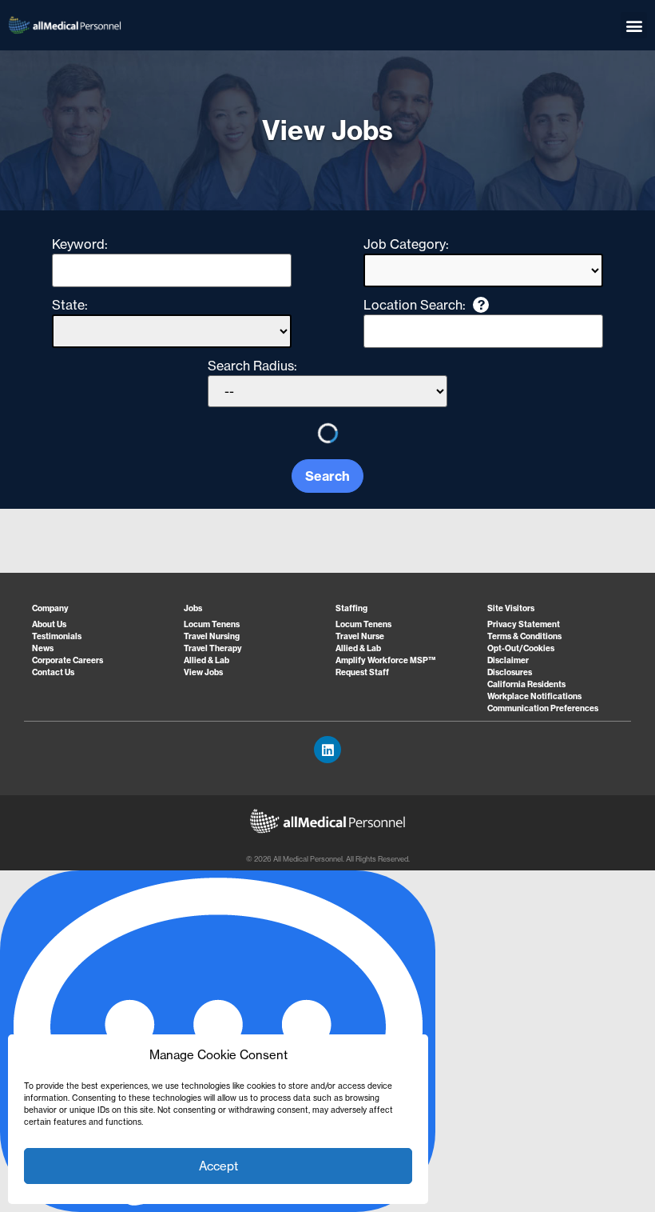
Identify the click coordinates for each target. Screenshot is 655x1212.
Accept (218, 1166)
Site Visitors (510, 608)
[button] (634, 25)
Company (50, 608)
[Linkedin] (327, 749)
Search (327, 476)
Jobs (193, 608)
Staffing (351, 608)
